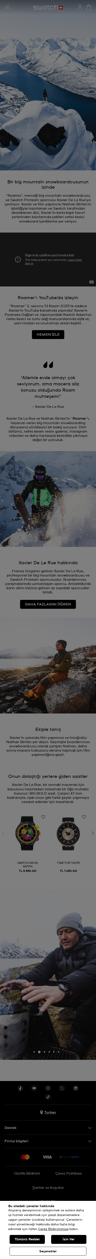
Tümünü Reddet (27, 1239)
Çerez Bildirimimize (53, 1229)
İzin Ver (69, 1239)
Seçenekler (48, 1251)
